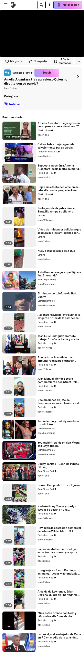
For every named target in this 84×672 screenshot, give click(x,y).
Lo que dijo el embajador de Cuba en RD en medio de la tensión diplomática (59, 636)
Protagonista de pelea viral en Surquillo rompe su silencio (57, 210)
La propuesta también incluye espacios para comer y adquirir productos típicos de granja (57, 551)
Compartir (40, 61)
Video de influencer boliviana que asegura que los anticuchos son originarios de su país (59, 231)
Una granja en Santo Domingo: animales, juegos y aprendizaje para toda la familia (57, 572)
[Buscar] (41, 5)
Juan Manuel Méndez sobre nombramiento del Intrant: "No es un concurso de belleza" (59, 380)
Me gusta (16, 61)
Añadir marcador (65, 61)
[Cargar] (49, 5)
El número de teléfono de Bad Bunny (57, 295)
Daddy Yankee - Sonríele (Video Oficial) (58, 465)
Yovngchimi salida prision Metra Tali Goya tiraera (59, 444)
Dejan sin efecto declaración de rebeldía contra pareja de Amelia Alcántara (59, 189)
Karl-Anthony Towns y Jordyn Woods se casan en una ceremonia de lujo (57, 508)
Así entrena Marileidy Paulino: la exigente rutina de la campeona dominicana (59, 316)
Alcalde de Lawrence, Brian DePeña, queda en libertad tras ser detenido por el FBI (57, 593)
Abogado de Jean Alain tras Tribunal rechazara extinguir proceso (56, 359)
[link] (18, 72)
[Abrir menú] (5, 5)
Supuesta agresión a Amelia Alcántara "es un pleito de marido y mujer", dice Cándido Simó (59, 167)
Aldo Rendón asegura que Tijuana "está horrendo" (59, 274)
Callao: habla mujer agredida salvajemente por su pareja (56, 146)
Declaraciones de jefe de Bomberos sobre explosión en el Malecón (58, 401)
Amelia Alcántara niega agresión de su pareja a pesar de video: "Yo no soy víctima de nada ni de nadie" (59, 125)
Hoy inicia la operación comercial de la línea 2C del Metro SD (59, 529)
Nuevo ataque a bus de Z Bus (56, 251)
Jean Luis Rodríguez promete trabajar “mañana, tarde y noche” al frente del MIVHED (59, 337)
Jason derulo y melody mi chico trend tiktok (58, 423)
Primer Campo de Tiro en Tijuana (59, 485)
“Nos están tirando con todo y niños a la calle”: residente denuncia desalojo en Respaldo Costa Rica (58, 615)
